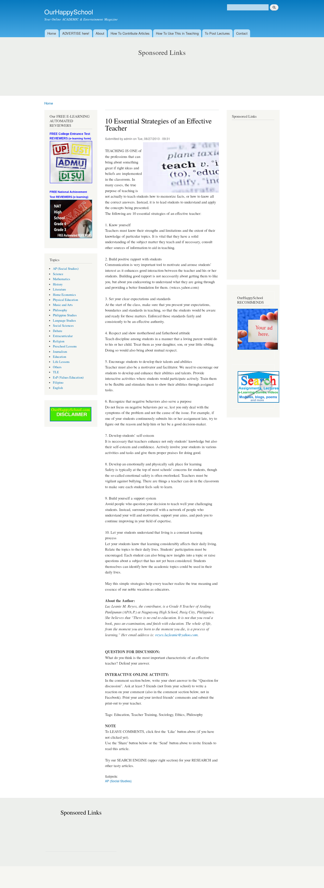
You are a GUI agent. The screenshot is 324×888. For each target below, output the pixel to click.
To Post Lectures (217, 33)
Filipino (58, 382)
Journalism (60, 351)
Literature (59, 289)
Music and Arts (63, 305)
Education (59, 357)
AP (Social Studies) (65, 268)
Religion (58, 341)
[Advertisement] (162, 70)
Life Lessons (61, 362)
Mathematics (61, 279)
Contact (242, 33)
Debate (57, 331)
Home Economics (64, 295)
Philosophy (60, 310)
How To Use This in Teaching (177, 33)
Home (51, 33)
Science (58, 274)
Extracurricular (63, 336)
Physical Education (65, 300)
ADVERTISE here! (75, 33)
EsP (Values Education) (68, 377)
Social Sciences (63, 325)
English (58, 388)
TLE (56, 372)
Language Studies (64, 320)
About (100, 33)
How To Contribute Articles (130, 33)
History (58, 284)
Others (57, 367)
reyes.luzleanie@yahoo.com (176, 634)
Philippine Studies (65, 315)
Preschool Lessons (65, 346)
